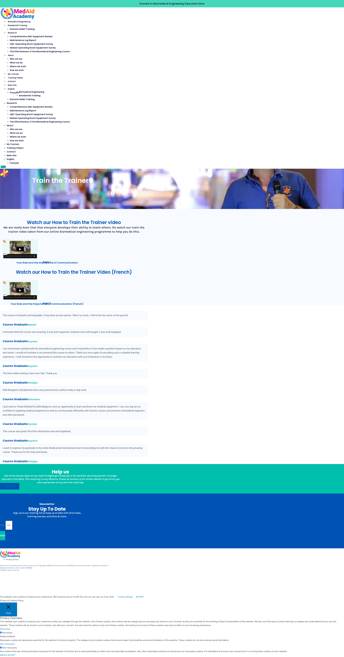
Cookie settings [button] (125, 596)
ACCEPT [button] (140, 596)
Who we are (16, 58)
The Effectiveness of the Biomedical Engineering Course (40, 51)
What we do (16, 62)
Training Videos (15, 78)
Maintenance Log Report (23, 40)
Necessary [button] (5, 629)
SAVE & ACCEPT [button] (8, 655)
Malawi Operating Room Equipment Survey (33, 47)
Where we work (18, 66)
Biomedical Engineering (19, 21)
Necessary (7, 632)
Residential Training (17, 25)
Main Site (12, 85)
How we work (17, 70)
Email (3, 525)
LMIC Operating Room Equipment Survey (31, 44)
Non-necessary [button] (7, 644)
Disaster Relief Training (22, 29)
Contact (12, 81)
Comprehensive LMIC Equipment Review (31, 36)
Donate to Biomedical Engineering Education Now (172, 4)
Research (12, 33)
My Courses (13, 74)
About (11, 55)
